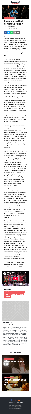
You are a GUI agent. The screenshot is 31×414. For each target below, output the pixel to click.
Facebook (5, 32)
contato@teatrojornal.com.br (15, 402)
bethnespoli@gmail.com (9, 324)
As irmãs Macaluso (9, 292)
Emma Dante (14, 294)
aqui (21, 266)
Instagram (15, 400)
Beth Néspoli (20, 292)
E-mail (14, 32)
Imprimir (18, 32)
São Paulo (7, 296)
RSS (19, 400)
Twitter (8, 32)
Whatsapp (11, 32)
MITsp (21, 294)
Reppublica (19, 408)
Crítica (6, 294)
